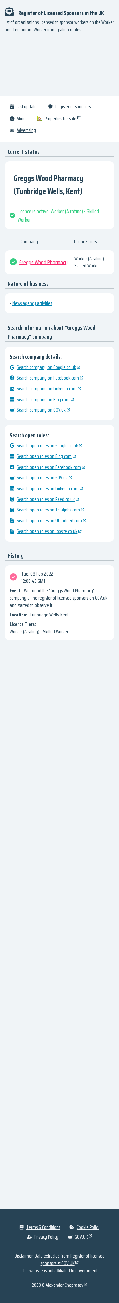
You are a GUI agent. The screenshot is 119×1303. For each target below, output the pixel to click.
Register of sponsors (73, 106)
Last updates (27, 106)
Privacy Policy (46, 1237)
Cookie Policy (88, 1227)
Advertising (26, 130)
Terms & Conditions (43, 1227)
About (22, 118)
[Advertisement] (59, 67)
